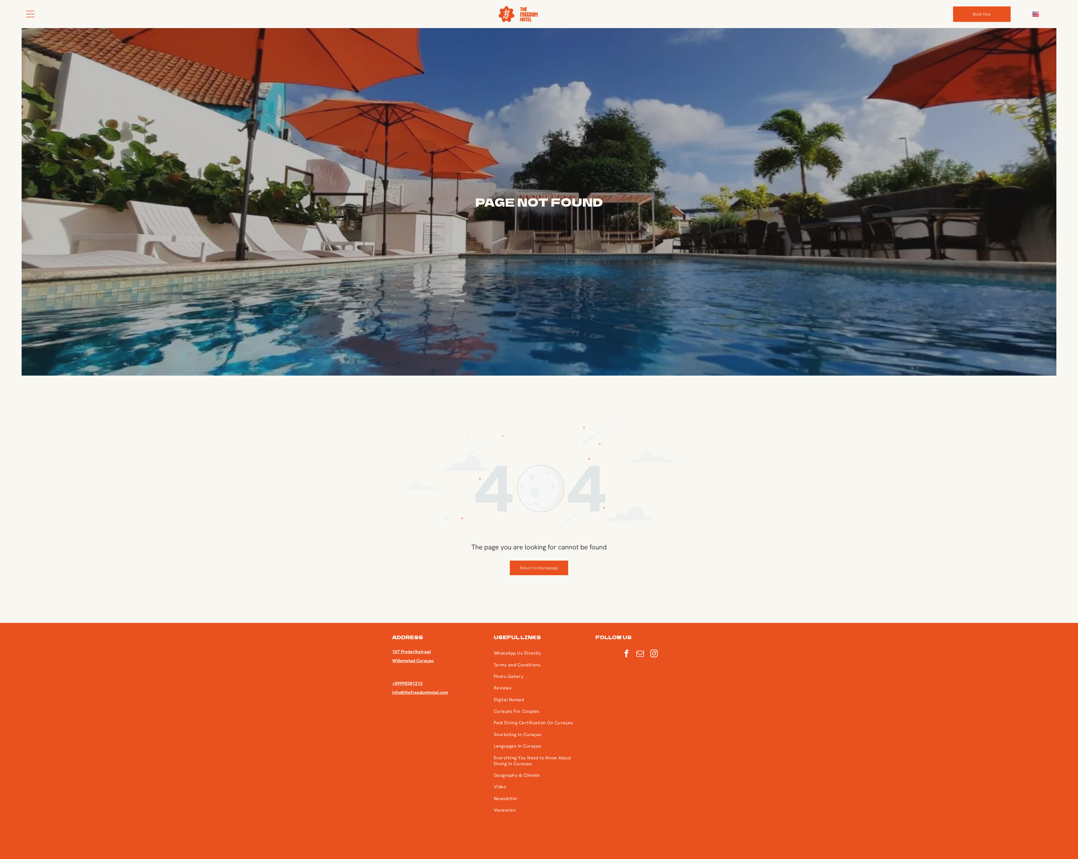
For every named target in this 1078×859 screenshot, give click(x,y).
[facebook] (626, 654)
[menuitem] (539, 653)
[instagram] (654, 654)
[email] (640, 654)
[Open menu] (30, 14)
